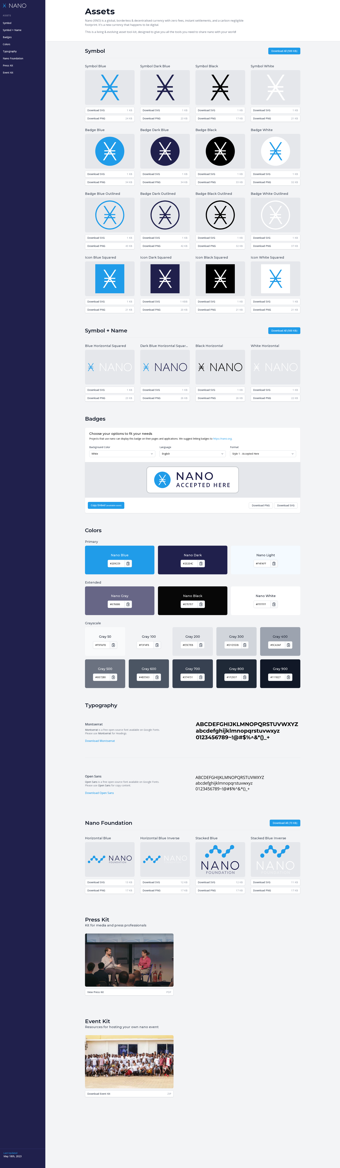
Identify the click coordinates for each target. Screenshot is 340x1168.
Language (165, 447)
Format (234, 447)
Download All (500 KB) (284, 51)
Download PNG (109, 118)
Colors (6, 44)
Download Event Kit (129, 1093)
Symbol (7, 23)
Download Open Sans (99, 793)
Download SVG (109, 110)
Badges (7, 37)
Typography (10, 51)
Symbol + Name (12, 30)
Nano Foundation (13, 58)
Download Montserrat (100, 741)
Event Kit (8, 72)
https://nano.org (222, 438)
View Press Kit (129, 992)
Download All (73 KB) (285, 823)
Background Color (99, 447)
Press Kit (8, 65)
